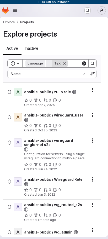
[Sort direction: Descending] (92, 74)
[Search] (92, 63)
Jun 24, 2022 (47, 169)
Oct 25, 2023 (47, 130)
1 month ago (46, 220)
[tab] (12, 48)
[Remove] (65, 63)
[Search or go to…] (87, 10)
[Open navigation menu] (15, 10)
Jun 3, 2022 (46, 194)
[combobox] (47, 74)
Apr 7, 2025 (46, 105)
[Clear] (84, 63)
